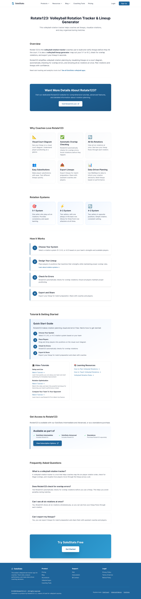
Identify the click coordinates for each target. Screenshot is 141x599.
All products (45, 577)
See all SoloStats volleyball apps (73, 70)
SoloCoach (105, 592)
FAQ (73, 572)
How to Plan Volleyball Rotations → (87, 369)
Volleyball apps (46, 580)
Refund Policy (106, 577)
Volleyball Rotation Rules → (84, 375)
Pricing (90, 3)
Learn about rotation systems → (49, 267)
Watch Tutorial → (38, 372)
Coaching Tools (79, 3)
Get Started (70, 549)
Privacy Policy (106, 572)
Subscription (76, 575)
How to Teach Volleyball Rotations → (87, 372)
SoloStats (127, 592)
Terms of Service (107, 575)
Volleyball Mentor (116, 592)
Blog (43, 575)
